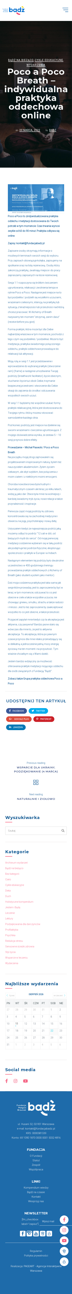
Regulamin (36, 1251)
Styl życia (10, 952)
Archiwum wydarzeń (16, 862)
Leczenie (10, 913)
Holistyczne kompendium (19, 901)
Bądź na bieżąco (21, 60)
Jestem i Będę (12, 907)
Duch (8, 896)
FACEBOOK (18, 711)
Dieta (8, 890)
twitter (40, 711)
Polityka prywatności (36, 1255)
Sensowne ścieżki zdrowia (19, 946)
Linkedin (17, 727)
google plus (21, 719)
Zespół (36, 1165)
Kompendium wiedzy (36, 1187)
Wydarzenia (36, 65)
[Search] (63, 831)
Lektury (9, 918)
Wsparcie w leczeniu (16, 957)
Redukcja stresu (14, 941)
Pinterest (45, 719)
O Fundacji (36, 1155)
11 (16, 1023)
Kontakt (36, 1196)
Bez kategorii (12, 873)
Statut (36, 1160)
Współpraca (36, 1169)
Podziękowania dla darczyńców (22, 924)
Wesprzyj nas (36, 1201)
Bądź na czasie (36, 1192)
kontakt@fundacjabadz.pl (30, 243)
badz (52, 130)
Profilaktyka (11, 929)
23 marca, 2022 (29, 130)
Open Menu (67, 11)
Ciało (8, 879)
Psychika (10, 935)
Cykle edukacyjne (49, 60)
